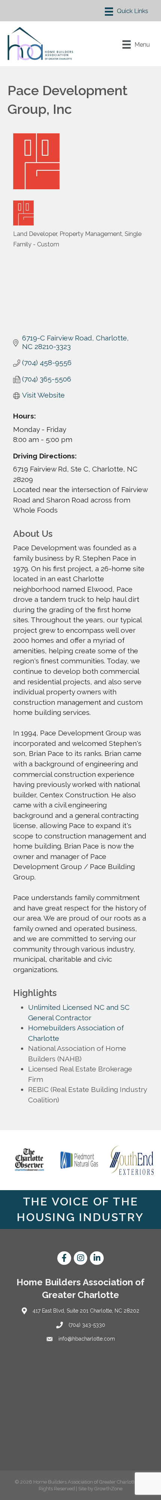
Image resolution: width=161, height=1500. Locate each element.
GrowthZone (108, 1488)
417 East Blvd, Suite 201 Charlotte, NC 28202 (86, 1311)
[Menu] (127, 11)
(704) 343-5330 (87, 1325)
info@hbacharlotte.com (86, 1339)
